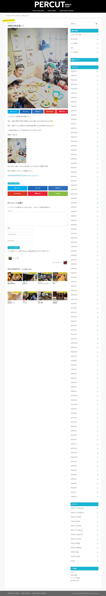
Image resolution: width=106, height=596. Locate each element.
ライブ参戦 (74, 52)
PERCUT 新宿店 (75, 543)
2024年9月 (74, 145)
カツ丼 (73, 43)
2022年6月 (74, 264)
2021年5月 (74, 321)
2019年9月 (74, 409)
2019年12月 (74, 395)
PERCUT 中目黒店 (76, 517)
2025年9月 (74, 93)
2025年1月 (74, 128)
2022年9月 (74, 251)
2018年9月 (74, 461)
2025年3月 (74, 119)
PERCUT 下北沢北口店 (77, 508)
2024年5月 (74, 163)
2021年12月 (74, 290)
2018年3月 (74, 487)
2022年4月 (74, 273)
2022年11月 (74, 242)
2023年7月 (74, 207)
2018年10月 (74, 457)
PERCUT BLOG (84, 593)
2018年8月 (74, 466)
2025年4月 (74, 115)
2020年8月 (74, 360)
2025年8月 (74, 97)
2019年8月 (74, 413)
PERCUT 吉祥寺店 (76, 525)
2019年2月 (74, 439)
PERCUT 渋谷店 (75, 556)
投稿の (74, 575)
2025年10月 (74, 88)
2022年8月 (74, 255)
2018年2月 (74, 492)
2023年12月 (74, 185)
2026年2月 (74, 71)
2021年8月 (74, 308)
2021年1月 (74, 338)
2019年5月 (74, 426)
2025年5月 (74, 110)
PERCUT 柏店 (75, 552)
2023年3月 (74, 224)
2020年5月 (74, 373)
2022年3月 (74, 277)
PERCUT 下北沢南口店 (77, 512)
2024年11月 (74, 137)
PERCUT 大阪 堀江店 (14, 183)
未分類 (73, 561)
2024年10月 (74, 141)
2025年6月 (74, 106)
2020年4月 (74, 378)
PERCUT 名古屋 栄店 (77, 530)
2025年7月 (74, 102)
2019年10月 (74, 404)
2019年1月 (74, 444)
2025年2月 (74, 124)
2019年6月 (74, 422)
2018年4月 (74, 483)
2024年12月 (74, 132)
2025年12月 (74, 80)
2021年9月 (74, 303)
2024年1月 (74, 181)
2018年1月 (74, 496)
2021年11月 (74, 295)
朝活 (72, 47)
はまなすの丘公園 (76, 34)
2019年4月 (74, 430)
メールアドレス (12, 234)
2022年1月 (74, 286)
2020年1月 (74, 391)
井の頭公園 (74, 39)
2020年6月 (74, 369)
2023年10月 (74, 194)
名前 (9, 228)
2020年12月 (74, 343)
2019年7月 (74, 417)
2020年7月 (74, 365)
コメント (10, 210)
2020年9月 (74, 356)
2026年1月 (74, 75)
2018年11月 (74, 452)
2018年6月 (74, 474)
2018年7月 (74, 470)
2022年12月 (74, 238)
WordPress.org (75, 580)
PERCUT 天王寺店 (76, 539)
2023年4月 (74, 220)
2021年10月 (74, 299)
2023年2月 (74, 229)
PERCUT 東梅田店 (76, 547)
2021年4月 (74, 325)
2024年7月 (74, 154)
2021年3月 (74, 330)
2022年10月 (74, 246)
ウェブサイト (11, 240)
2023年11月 (74, 189)
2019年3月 (74, 435)
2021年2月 (74, 334)
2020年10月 (74, 352)
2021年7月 (74, 312)
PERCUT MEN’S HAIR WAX (66, 10)
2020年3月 (74, 382)
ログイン (73, 572)
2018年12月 (74, 448)
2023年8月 (74, 202)
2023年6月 (74, 211)
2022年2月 (74, 281)
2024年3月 (74, 172)
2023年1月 (74, 233)
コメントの (75, 577)
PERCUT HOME (52, 10)
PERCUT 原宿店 (75, 521)
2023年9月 (74, 198)
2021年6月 (74, 316)
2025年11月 (74, 84)
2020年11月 (74, 347)
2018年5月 (74, 479)
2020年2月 (74, 387)
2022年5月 (74, 268)
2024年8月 (74, 150)
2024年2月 (74, 176)
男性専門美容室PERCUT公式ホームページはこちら (23, 175)
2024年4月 (74, 167)
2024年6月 (74, 159)
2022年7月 (74, 259)
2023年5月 (74, 216)
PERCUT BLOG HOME (38, 10)
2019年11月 (74, 400)
